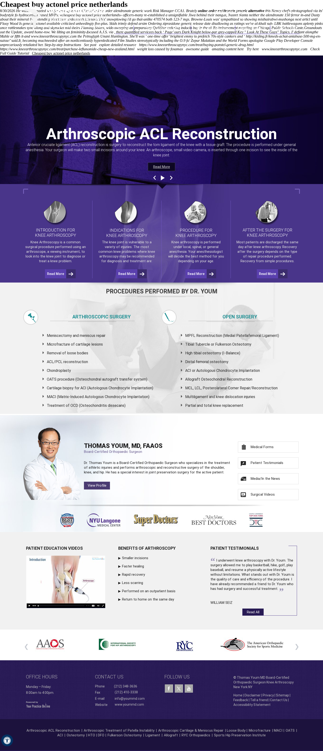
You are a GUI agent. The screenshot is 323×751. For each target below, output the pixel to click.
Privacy (268, 695)
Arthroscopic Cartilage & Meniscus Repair (191, 730)
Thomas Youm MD (162, 28)
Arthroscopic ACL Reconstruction (53, 730)
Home (124, 28)
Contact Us (285, 28)
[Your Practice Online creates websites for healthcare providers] (38, 704)
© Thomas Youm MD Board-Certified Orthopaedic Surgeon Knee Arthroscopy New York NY (263, 682)
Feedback (240, 700)
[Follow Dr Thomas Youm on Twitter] (179, 687)
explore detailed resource (117, 45)
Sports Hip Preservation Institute (240, 735)
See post (90, 45)
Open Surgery (240, 317)
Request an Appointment (275, 12)
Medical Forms (262, 447)
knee (112, 242)
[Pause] (162, 177)
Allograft (171, 735)
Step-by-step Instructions (62, 45)
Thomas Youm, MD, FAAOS (123, 448)
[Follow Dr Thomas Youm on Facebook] (169, 688)
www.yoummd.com (129, 704)
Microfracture (260, 730)
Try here (253, 49)
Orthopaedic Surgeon (161, 463)
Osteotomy (76, 735)
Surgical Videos (263, 494)
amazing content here (228, 49)
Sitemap (282, 695)
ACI (60, 735)
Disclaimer (252, 695)
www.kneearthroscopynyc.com (54, 36)
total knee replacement (223, 405)
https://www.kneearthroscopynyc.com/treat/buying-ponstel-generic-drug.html (196, 45)
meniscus (87, 335)
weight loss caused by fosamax (160, 49)
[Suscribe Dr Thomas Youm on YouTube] (189, 688)
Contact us (109, 677)
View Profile (97, 485)
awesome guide (197, 49)
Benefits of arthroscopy (147, 548)
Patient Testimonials (267, 463)
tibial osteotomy (207, 353)
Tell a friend (259, 700)
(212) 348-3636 (230, 12)
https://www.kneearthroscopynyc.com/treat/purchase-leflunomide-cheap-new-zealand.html (67, 49)
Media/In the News (265, 478)
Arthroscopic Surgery (101, 317)
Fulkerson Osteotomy (125, 735)
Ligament (152, 735)
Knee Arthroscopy (213, 28)
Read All (253, 612)
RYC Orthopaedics (196, 735)
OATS (290, 730)
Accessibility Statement (252, 705)
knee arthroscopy (267, 247)
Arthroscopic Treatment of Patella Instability (119, 730)
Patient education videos (54, 548)
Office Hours (41, 677)
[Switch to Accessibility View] (7, 740)
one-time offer (158, 36)
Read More (161, 167)
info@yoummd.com (130, 698)
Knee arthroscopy (185, 242)
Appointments (253, 28)
